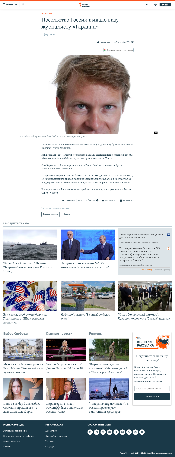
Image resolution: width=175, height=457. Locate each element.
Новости (46, 13)
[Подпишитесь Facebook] (96, 432)
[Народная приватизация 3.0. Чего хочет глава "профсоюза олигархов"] (88, 245)
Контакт (7, 447)
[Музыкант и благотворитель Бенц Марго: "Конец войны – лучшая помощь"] (23, 350)
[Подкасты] (135, 432)
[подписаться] (142, 432)
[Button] (103, 42)
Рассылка (50, 441)
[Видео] (147, 5)
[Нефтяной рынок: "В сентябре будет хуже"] (88, 296)
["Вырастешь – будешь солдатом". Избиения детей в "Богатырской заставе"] (109, 350)
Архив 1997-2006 (11, 441)
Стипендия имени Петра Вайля (18, 436)
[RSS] (129, 432)
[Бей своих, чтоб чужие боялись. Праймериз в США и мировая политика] (30, 296)
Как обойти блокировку (56, 436)
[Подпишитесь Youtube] (109, 432)
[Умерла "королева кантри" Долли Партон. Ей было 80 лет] (66, 350)
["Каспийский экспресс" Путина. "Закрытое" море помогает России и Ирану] (30, 245)
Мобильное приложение (15, 431)
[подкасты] (155, 5)
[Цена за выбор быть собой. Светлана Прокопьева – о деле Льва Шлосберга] (23, 389)
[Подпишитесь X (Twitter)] (103, 432)
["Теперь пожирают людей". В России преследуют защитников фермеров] (109, 389)
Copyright (50, 447)
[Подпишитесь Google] (90, 432)
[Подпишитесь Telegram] (116, 432)
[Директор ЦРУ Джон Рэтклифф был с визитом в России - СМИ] (66, 389)
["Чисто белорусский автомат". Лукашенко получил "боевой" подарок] (145, 296)
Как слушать (51, 431)
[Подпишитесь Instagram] (122, 432)
